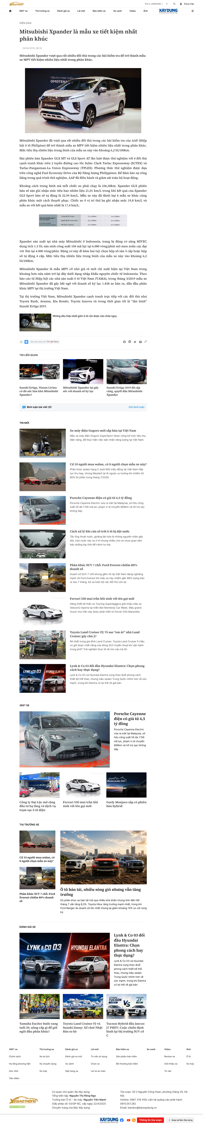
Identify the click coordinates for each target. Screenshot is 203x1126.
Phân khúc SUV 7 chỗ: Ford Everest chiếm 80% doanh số (103, 567)
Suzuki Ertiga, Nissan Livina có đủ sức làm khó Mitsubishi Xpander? (38, 391)
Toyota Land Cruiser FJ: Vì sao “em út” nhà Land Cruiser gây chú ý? (105, 634)
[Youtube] (128, 1120)
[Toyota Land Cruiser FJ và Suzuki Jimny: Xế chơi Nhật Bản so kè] (83, 1006)
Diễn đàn (25, 23)
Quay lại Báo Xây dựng (182, 1120)
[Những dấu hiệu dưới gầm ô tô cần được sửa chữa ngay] (35, 322)
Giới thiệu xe (170, 1063)
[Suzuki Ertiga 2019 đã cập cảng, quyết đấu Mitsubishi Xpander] (127, 371)
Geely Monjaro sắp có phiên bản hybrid (126, 804)
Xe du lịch (44, 1056)
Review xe (169, 1056)
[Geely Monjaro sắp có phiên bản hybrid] (126, 784)
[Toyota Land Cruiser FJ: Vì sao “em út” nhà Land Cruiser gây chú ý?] (42, 644)
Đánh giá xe (63, 10)
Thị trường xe (42, 10)
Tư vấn (167, 1071)
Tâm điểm (14, 1078)
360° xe (23, 10)
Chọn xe (95, 1063)
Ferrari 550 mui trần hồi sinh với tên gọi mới (102, 599)
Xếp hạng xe (71, 1071)
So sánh (69, 1063)
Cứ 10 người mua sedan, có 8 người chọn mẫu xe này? (108, 464)
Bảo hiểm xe (99, 10)
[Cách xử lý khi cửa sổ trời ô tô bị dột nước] (42, 544)
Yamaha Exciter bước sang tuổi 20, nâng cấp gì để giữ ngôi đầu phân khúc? (38, 1028)
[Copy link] (145, 342)
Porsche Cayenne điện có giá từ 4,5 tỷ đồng (101, 498)
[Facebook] (122, 1120)
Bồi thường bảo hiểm (127, 1063)
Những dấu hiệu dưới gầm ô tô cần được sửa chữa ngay (85, 316)
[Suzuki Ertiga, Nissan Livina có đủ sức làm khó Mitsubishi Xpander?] (39, 371)
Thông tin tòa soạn (150, 1120)
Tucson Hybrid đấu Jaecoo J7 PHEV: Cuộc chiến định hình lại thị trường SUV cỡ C (125, 1029)
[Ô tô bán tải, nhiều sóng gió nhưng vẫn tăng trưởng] (103, 857)
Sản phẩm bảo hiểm (126, 1056)
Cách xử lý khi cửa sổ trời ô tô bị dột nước (100, 531)
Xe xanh (117, 10)
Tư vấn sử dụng (99, 1056)
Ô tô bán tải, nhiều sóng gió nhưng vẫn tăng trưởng (100, 892)
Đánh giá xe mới (73, 1056)
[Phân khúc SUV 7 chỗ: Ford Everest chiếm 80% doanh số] (42, 577)
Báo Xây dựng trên (38, 342)
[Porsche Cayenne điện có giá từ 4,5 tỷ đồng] (42, 510)
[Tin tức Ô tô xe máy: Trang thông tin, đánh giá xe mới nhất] (16, 4)
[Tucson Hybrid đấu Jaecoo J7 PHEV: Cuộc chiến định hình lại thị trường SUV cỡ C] (126, 1006)
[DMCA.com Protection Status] (17, 1106)
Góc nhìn (13, 1071)
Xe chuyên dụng (47, 1063)
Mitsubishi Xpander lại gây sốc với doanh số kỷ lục (80, 389)
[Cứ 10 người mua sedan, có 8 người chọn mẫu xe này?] (42, 476)
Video (133, 10)
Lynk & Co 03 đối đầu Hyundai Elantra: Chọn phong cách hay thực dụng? (107, 668)
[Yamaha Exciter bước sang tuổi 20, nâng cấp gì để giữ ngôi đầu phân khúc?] (39, 1006)
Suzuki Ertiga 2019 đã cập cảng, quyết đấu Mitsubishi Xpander (124, 391)
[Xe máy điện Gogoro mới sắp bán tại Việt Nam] (42, 443)
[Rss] (134, 1120)
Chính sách (15, 1056)
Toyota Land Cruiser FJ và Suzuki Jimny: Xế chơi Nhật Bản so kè (82, 1028)
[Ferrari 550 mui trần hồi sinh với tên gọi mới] (42, 611)
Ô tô (188, 1056)
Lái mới (81, 10)
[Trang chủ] (10, 11)
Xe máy (43, 1071)
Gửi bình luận (136, 407)
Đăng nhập (189, 4)
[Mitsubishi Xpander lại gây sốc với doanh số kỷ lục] (83, 371)
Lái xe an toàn (98, 1071)
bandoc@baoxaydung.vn (142, 1107)
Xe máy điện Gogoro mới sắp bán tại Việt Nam (103, 431)
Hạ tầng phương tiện (20, 1063)
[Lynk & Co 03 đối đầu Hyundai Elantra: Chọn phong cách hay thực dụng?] (42, 678)
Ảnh (145, 10)
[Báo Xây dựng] (168, 10)
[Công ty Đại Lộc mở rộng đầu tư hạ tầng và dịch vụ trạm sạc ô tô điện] (39, 784)
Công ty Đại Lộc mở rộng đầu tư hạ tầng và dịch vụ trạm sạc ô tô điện (37, 806)
